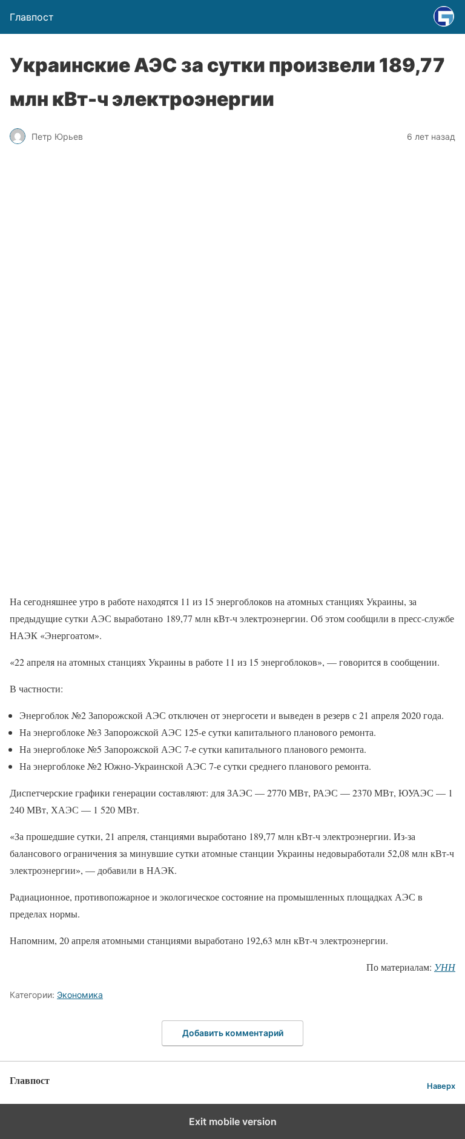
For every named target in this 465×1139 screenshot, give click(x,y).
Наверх (441, 1086)
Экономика (80, 995)
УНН (444, 966)
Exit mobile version (233, 1121)
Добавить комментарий (232, 1033)
